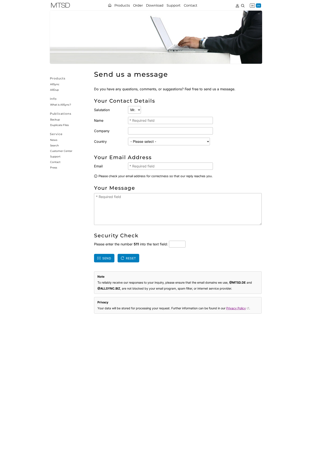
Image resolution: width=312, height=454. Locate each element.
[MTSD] (60, 6)
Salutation (102, 110)
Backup (55, 119)
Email (98, 166)
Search (54, 145)
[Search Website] (243, 5)
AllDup (54, 89)
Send (106, 258)
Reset (131, 258)
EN (258, 5)
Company (102, 131)
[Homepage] (109, 5)
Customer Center (61, 151)
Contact (55, 162)
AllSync (54, 84)
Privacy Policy (236, 308)
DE (252, 5)
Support (55, 156)
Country (100, 141)
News (53, 139)
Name (98, 120)
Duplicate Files (59, 125)
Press (53, 167)
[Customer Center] (237, 5)
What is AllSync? (60, 104)
